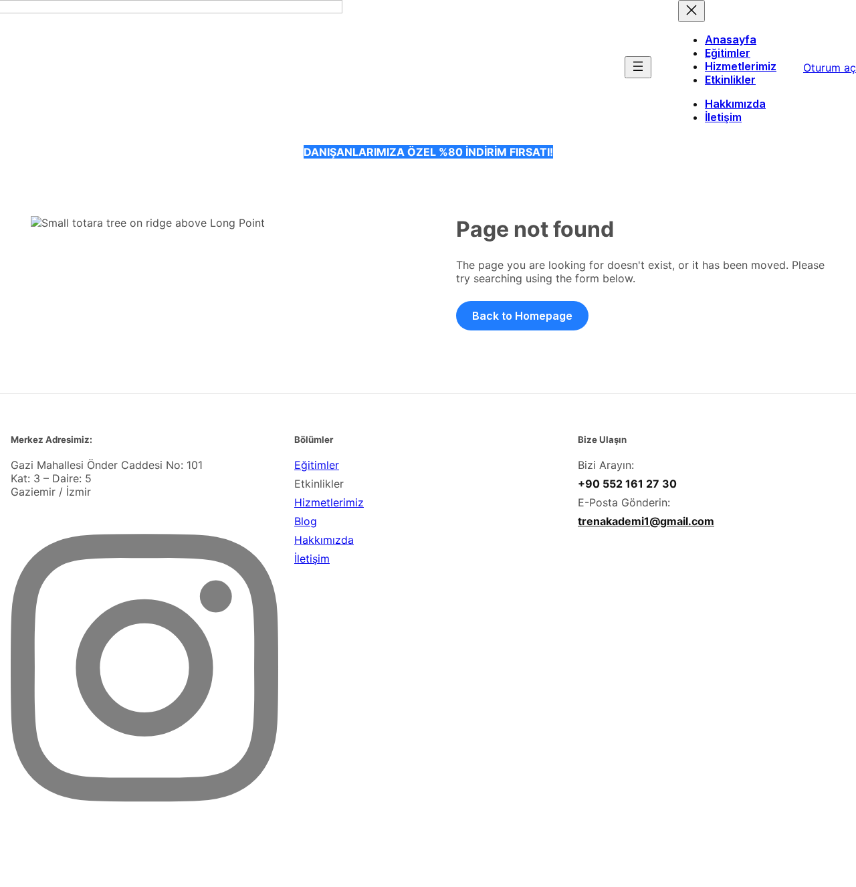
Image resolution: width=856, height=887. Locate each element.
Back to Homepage (522, 315)
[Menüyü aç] (638, 67)
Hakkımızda (324, 540)
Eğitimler (316, 465)
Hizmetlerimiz (329, 502)
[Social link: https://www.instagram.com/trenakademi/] (149, 838)
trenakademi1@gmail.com (646, 521)
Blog (305, 521)
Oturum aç (829, 67)
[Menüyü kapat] (691, 11)
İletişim (312, 558)
